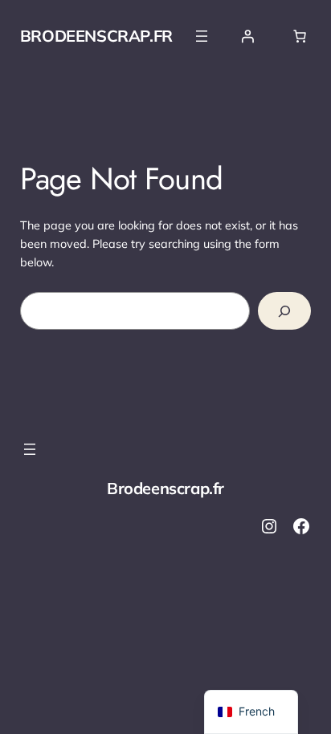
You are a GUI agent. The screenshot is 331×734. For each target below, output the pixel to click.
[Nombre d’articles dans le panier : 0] (300, 36)
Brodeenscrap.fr (96, 36)
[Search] (284, 311)
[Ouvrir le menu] (201, 36)
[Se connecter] (247, 36)
